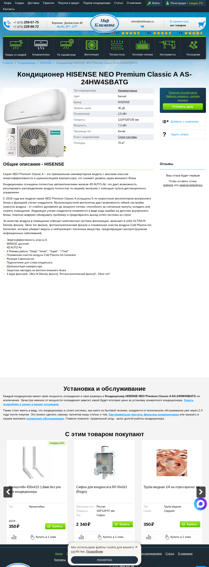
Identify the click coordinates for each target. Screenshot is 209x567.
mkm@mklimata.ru (142, 21)
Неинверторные (127, 90)
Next (201, 492)
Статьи (118, 2)
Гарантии (48, 2)
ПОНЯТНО (104, 560)
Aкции (7, 2)
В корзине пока (179, 23)
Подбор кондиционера (96, 2)
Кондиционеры (27, 62)
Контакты (8, 9)
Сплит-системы (127, 137)
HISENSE (46, 62)
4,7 (117, 33)
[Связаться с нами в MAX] (200, 503)
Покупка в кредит (68, 2)
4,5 (149, 33)
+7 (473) (26, 22)
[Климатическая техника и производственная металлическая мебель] (104, 23)
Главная (8, 62)
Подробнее (94, 551)
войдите (168, 185)
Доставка (33, 2)
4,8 (180, 33)
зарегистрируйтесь (191, 185)
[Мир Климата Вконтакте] (142, 28)
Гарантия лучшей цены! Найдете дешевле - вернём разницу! (183, 96)
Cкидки (19, 2)
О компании (134, 2)
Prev (7, 492)
